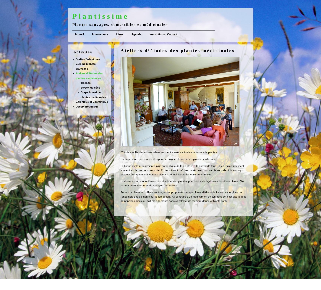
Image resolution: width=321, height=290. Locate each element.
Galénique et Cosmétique (92, 101)
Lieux (119, 34)
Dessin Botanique (87, 106)
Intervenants (100, 34)
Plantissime (100, 16)
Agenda (136, 34)
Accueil (79, 34)
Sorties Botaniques (88, 59)
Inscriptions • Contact (163, 34)
